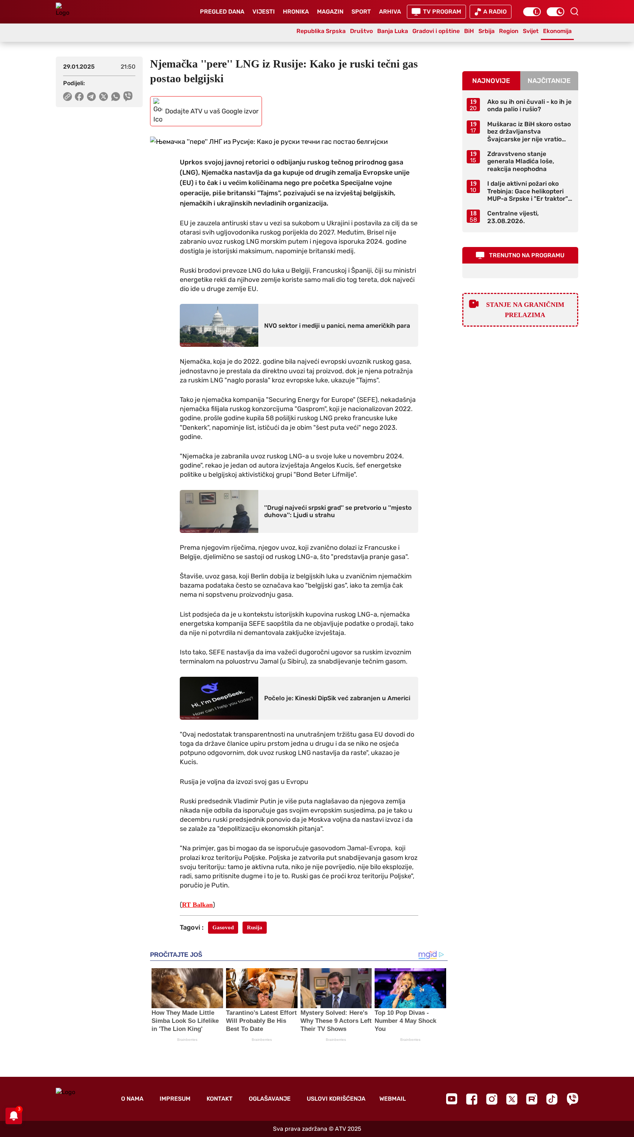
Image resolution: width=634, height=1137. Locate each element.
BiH (469, 31)
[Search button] (574, 11)
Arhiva (390, 11)
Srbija (486, 31)
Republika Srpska (321, 31)
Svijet (531, 31)
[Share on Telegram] (91, 96)
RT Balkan (197, 904)
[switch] (532, 11)
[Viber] (572, 1099)
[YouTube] (451, 1098)
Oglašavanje (270, 1098)
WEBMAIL (392, 1098)
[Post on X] (103, 96)
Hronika (296, 11)
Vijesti (263, 11)
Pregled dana (222, 11)
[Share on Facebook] (79, 96)
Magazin (330, 11)
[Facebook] (471, 1099)
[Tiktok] (552, 1099)
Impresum (175, 1098)
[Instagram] (492, 1099)
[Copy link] (67, 96)
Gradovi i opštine (436, 31)
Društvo (361, 31)
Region (508, 31)
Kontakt (220, 1098)
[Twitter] (511, 1099)
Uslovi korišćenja (336, 1098)
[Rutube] (532, 1099)
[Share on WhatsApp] (115, 96)
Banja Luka (392, 31)
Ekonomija (557, 31)
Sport (361, 11)
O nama (132, 1098)
